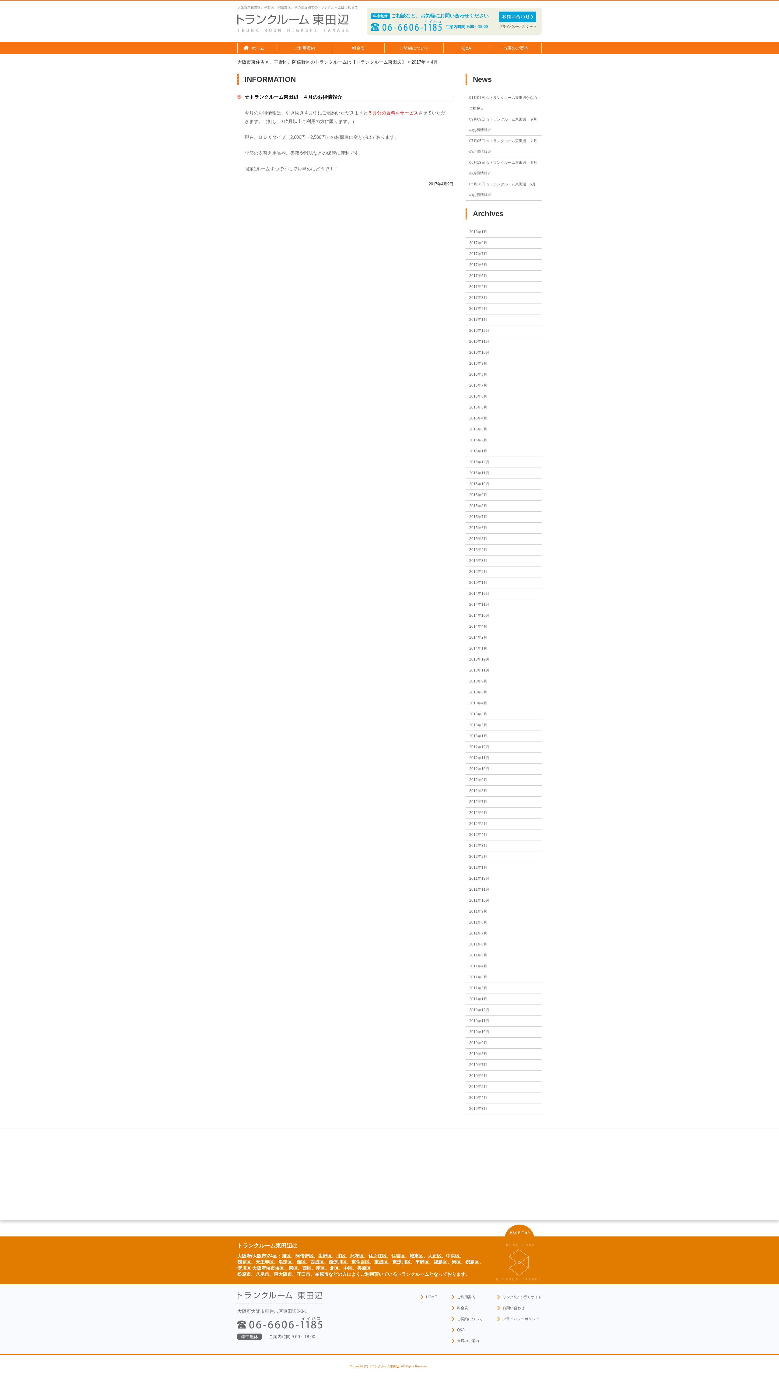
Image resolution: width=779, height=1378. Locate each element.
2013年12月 (479, 659)
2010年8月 (478, 1054)
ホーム (258, 48)
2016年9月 (478, 363)
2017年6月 (478, 265)
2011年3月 (478, 977)
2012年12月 (479, 747)
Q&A (466, 48)
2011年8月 (478, 922)
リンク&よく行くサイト (522, 1297)
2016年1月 (478, 451)
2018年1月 (478, 232)
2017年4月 (478, 287)
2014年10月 (479, 615)
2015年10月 (479, 484)
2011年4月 (478, 966)
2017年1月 (478, 319)
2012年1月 (478, 867)
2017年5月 (478, 276)
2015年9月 (478, 495)
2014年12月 (479, 593)
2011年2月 (478, 988)
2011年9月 (478, 911)
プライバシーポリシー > (517, 26)
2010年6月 (478, 1076)
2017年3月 (478, 298)
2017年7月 (478, 254)
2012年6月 (478, 813)
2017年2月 (478, 309)
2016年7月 (478, 385)
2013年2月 (478, 725)
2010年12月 (479, 1010)
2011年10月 (479, 900)
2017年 (418, 62)
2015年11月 (479, 473)
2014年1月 (478, 648)
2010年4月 (478, 1098)
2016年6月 (478, 396)
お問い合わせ (514, 1308)
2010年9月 (478, 1043)
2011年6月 (478, 944)
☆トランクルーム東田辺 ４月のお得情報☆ (293, 97)
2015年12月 (479, 462)
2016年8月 (478, 374)
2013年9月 (478, 681)
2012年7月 (478, 802)
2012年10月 (479, 769)
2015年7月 (478, 517)
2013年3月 (478, 714)
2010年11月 (479, 1021)
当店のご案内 (468, 1341)
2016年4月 (478, 418)
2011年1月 (478, 999)
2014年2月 (478, 637)
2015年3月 (478, 561)
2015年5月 (478, 539)
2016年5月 (478, 407)
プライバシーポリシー (521, 1319)
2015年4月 (478, 550)
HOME (431, 1297)
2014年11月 (479, 604)
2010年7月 (478, 1065)
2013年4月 (478, 703)
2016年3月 (478, 429)
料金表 (358, 48)
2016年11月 (479, 341)
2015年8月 (478, 506)
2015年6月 (478, 528)
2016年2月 (478, 440)
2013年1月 (478, 736)
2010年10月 (479, 1032)
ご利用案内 (466, 1297)
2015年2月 (478, 572)
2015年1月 (478, 582)
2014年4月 (478, 626)
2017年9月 (478, 243)
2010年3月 (478, 1108)
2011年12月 (479, 878)
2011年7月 (478, 933)
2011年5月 (478, 955)
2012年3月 (478, 845)
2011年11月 (479, 889)
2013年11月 (479, 670)
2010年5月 (478, 1087)
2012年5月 (478, 824)
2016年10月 (479, 352)
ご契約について (470, 1319)
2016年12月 (479, 330)
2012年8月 (478, 791)
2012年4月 (478, 835)
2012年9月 (478, 780)
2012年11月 (479, 758)
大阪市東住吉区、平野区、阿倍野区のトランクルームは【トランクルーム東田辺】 (321, 62)
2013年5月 (478, 692)
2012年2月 (478, 856)
